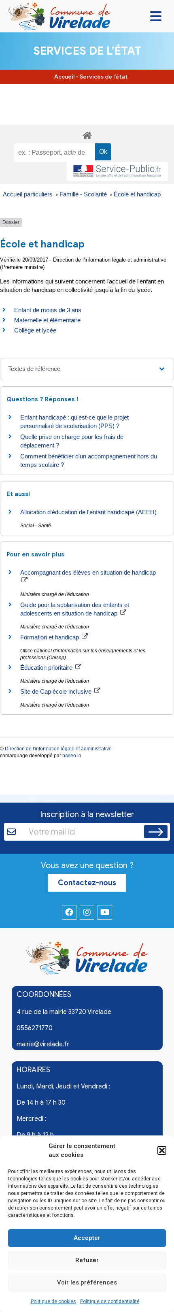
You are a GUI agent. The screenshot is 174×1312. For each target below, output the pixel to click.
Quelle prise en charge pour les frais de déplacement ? (71, 441)
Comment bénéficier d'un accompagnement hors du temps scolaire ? (88, 460)
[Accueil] (87, 959)
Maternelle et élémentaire (47, 320)
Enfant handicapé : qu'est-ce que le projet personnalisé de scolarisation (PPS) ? (74, 421)
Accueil (64, 76)
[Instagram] (87, 912)
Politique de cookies (53, 1301)
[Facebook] (69, 912)
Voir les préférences (87, 1282)
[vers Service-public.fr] (117, 171)
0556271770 (35, 1028)
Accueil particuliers (28, 194)
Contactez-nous (87, 882)
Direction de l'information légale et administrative (58, 749)
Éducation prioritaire (47, 667)
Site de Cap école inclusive (56, 691)
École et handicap (137, 194)
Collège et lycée (35, 330)
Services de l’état (104, 76)
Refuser (87, 1260)
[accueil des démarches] (87, 134)
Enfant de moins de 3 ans (47, 310)
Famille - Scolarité (83, 194)
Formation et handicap (50, 637)
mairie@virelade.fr (43, 1044)
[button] (162, 1150)
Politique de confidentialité (110, 1301)
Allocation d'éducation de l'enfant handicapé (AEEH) (88, 512)
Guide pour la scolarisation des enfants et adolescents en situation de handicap (74, 609)
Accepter (87, 1238)
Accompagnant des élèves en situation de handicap (88, 572)
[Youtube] (105, 912)
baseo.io (71, 755)
